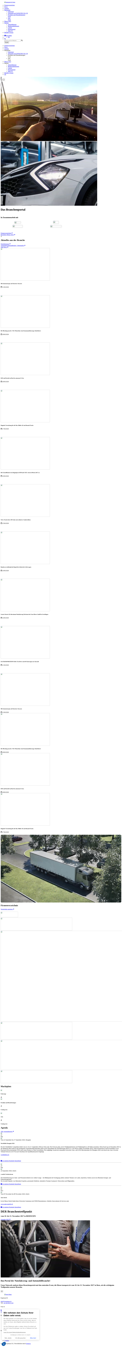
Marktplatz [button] (7, 10)
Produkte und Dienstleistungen (16, 15)
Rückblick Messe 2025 (7, 235)
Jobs (9, 18)
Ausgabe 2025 (5, 1219)
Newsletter (9, 35)
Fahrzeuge (11, 11)
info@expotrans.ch (6, 1301)
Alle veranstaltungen (7, 1131)
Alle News (4, 247)
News (6, 7)
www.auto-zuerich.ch (7, 1204)
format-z (28, 1343)
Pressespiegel (11, 29)
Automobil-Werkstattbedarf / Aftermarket (12, 245)
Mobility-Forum (8, 32)
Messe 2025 (7, 21)
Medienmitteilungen (13, 26)
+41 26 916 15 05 (8, 1303)
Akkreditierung (12, 24)
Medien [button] (6, 23)
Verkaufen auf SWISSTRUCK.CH (18, 13)
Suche (6, 42)
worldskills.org (5, 1155)
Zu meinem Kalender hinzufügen (11, 1161)
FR (9, 37)
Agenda (6, 8)
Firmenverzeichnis (9, 5)
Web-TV (10, 31)
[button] (5, 39)
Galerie (10, 27)
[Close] (2, 1291)
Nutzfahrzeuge (5, 244)
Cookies (6, 1340)
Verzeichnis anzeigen (7, 909)
